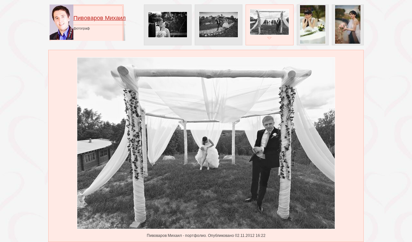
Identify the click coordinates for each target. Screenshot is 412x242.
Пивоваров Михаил (99, 18)
